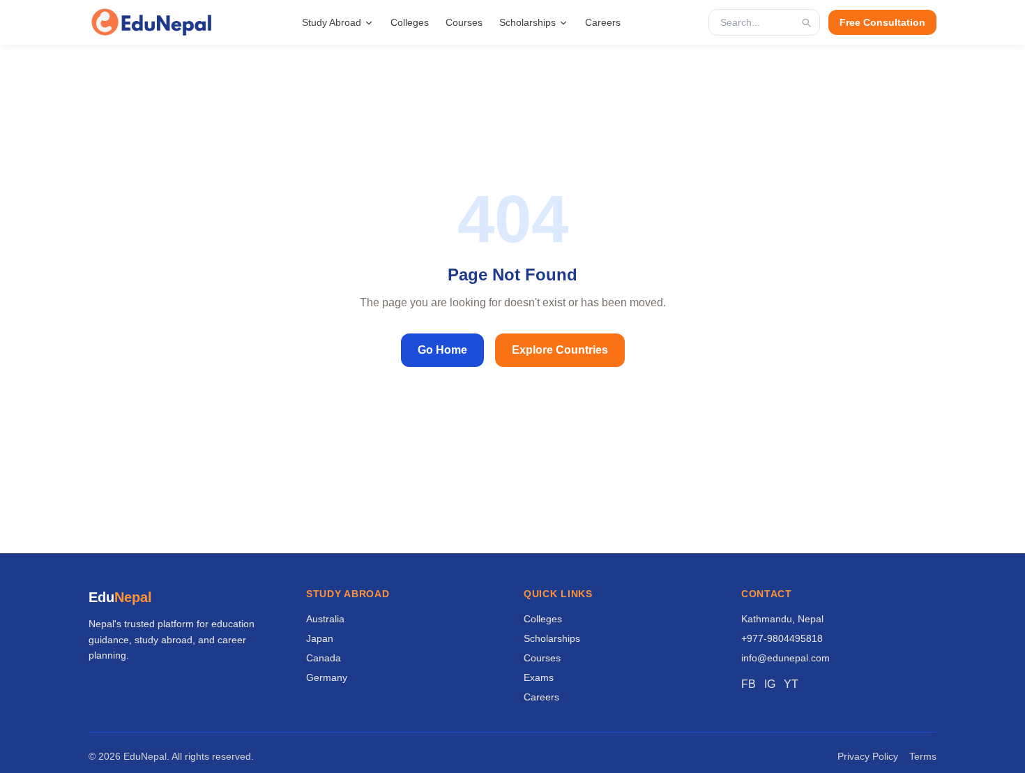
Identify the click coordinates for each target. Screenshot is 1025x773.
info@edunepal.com (785, 657)
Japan (319, 638)
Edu (120, 597)
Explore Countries (560, 350)
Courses (464, 22)
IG (769, 684)
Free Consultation (882, 22)
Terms (922, 756)
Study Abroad (331, 22)
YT (791, 684)
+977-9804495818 (782, 638)
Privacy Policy (867, 756)
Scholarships (527, 22)
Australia (325, 618)
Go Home (442, 350)
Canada (323, 657)
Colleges (409, 22)
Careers (603, 22)
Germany (326, 677)
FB (748, 684)
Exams (539, 677)
